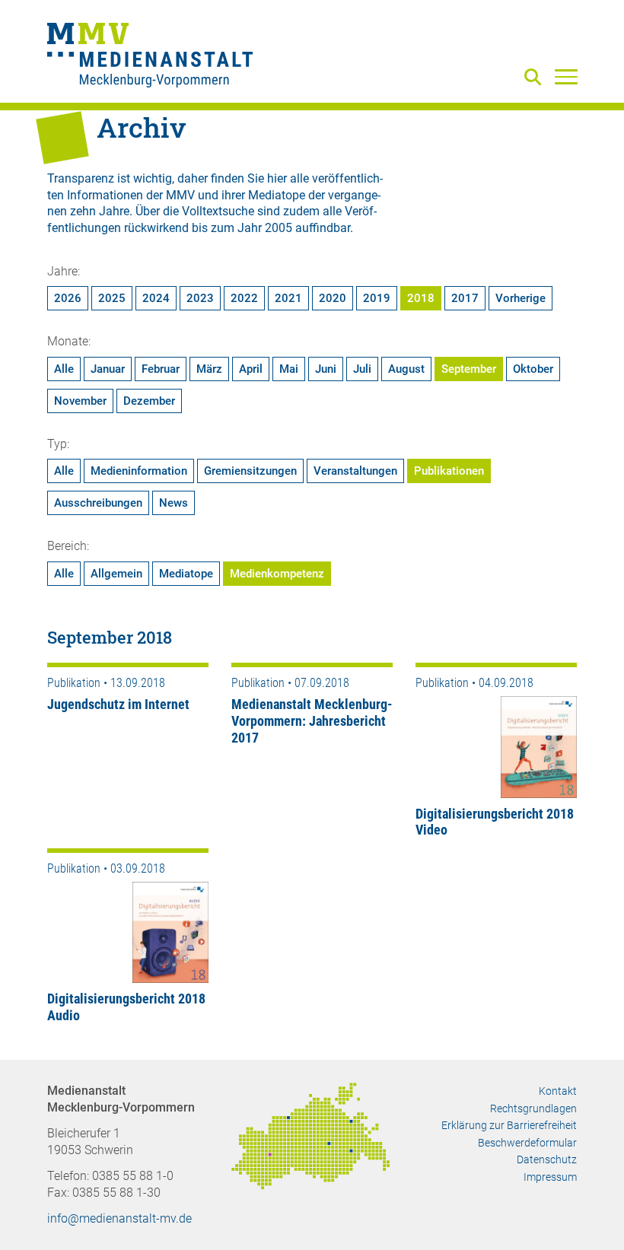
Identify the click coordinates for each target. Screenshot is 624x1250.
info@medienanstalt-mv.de (119, 1218)
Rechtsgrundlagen (533, 1108)
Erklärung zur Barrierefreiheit (509, 1125)
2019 (376, 298)
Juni (325, 369)
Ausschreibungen (98, 503)
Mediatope (186, 573)
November (80, 401)
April (251, 369)
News (173, 503)
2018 (421, 298)
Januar (108, 369)
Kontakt (558, 1091)
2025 (112, 298)
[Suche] (535, 77)
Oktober (533, 369)
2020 (332, 298)
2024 (156, 298)
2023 (200, 298)
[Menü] (566, 76)
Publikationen (449, 471)
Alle (64, 369)
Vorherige (520, 298)
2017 (465, 298)
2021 (288, 298)
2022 (244, 298)
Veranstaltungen (355, 471)
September (468, 369)
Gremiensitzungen (250, 471)
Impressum (550, 1177)
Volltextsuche (218, 211)
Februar (161, 369)
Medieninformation (139, 471)
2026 (67, 298)
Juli (362, 369)
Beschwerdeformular (527, 1143)
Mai (288, 369)
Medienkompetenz (277, 573)
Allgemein (116, 573)
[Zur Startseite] (150, 57)
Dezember (149, 401)
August (406, 369)
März (209, 369)
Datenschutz (547, 1159)
